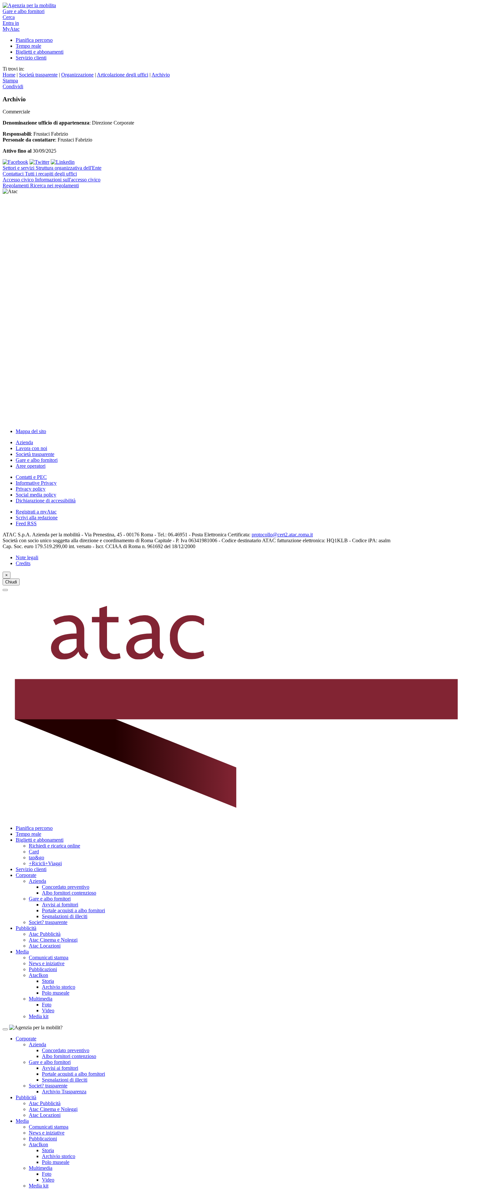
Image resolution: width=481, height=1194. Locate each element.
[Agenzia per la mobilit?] (240, 5)
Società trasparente (38, 74)
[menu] (240, 308)
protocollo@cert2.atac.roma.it (282, 534)
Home (9, 74)
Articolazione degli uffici (122, 74)
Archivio (160, 74)
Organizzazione (77, 74)
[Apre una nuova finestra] (15, 162)
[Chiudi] (5, 590)
